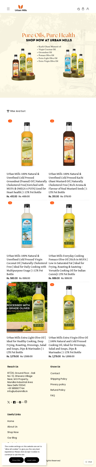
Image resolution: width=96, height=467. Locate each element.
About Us (12, 426)
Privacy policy (58, 384)
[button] (8, 8)
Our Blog (12, 437)
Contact (55, 373)
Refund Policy (57, 390)
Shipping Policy (58, 378)
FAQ (52, 395)
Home (10, 421)
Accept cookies (31, 460)
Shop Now (13, 432)
